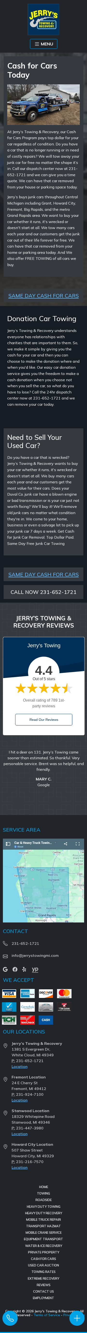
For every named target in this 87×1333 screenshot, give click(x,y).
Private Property (43, 1252)
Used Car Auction (43, 1265)
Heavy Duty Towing (43, 1206)
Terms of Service (47, 1315)
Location (20, 1066)
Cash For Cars (43, 1259)
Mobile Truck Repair (43, 1219)
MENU (47, 44)
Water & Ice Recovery (43, 1246)
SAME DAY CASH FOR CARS (43, 295)
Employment (43, 1298)
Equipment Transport (43, 1239)
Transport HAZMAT (43, 1226)
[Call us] (10, 1318)
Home (43, 1187)
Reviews (44, 1285)
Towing (43, 1193)
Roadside (44, 1200)
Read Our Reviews (43, 720)
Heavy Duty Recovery (43, 1213)
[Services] (77, 1318)
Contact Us (43, 1291)
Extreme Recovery (43, 1278)
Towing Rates (43, 1272)
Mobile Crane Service (44, 1232)
